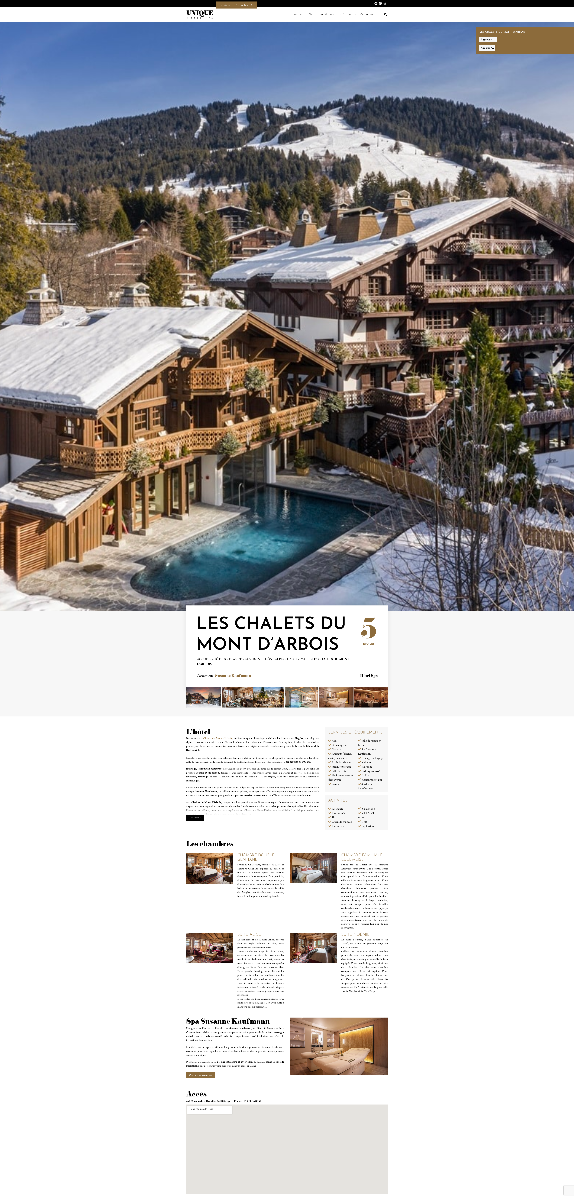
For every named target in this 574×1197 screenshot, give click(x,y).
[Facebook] (375, 3)
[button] (385, 14)
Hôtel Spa (369, 675)
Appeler (485, 48)
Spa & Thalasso (347, 14)
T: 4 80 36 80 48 (252, 1101)
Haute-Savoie (298, 659)
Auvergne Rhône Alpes (264, 659)
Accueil (298, 14)
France (235, 659)
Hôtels (310, 14)
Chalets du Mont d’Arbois (217, 738)
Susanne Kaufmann (233, 675)
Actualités (366, 14)
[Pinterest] (380, 3)
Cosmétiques (325, 14)
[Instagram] (384, 3)
